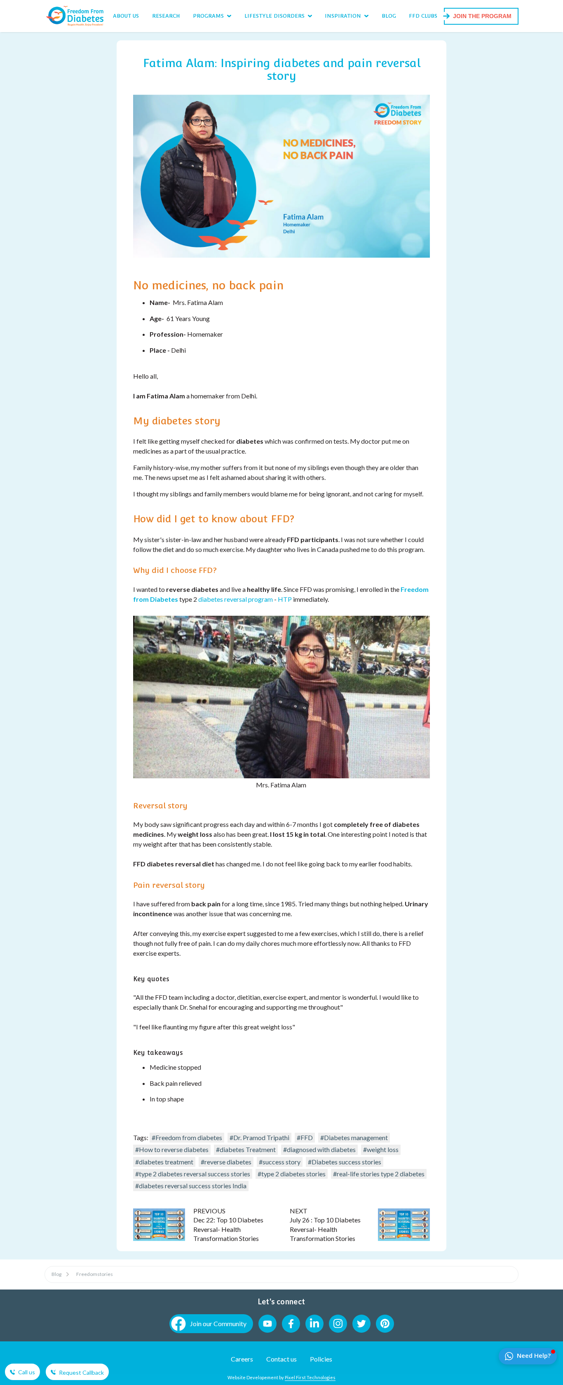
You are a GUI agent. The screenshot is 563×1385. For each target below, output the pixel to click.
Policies (321, 1359)
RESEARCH (166, 16)
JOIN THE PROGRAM (482, 16)
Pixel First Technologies (310, 1377)
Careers (242, 1359)
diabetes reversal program (235, 599)
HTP (285, 599)
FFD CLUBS (423, 16)
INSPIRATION (343, 16)
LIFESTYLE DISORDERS (274, 16)
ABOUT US (126, 16)
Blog (56, 1274)
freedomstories (94, 1274)
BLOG (389, 16)
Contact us (281, 1359)
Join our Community (218, 1323)
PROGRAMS (208, 16)
